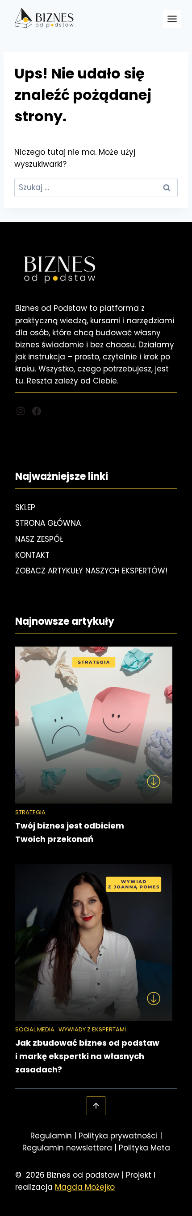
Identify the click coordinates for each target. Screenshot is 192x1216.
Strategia (30, 812)
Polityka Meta (144, 1147)
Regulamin (51, 1135)
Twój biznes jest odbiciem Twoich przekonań (69, 832)
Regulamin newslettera (67, 1147)
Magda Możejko (85, 1187)
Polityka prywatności (118, 1135)
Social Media (34, 1029)
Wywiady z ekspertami (92, 1029)
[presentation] (93, 725)
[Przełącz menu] (172, 19)
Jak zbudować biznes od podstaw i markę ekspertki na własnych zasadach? (87, 1056)
